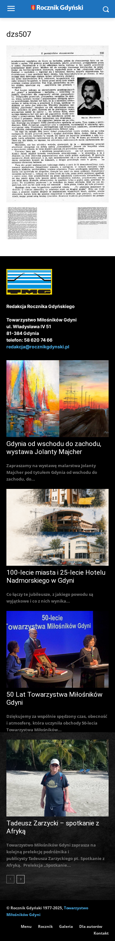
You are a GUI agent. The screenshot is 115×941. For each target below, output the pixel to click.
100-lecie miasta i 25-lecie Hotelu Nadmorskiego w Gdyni (55, 576)
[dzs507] (57, 200)
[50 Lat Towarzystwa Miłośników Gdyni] (57, 649)
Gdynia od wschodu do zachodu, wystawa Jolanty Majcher (53, 448)
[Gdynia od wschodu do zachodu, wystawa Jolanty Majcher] (57, 398)
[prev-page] (10, 879)
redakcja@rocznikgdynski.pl (37, 346)
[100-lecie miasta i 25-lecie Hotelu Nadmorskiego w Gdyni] (57, 527)
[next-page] (21, 879)
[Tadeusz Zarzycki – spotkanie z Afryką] (57, 778)
